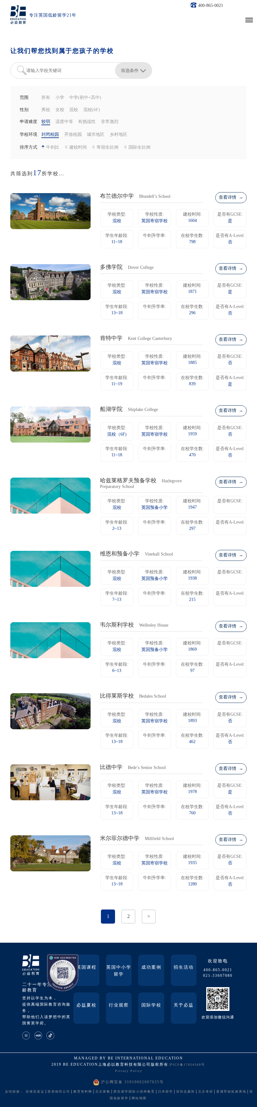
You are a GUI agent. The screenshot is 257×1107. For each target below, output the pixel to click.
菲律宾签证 (35, 1092)
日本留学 (165, 1092)
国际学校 (151, 1005)
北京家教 (102, 1092)
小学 (59, 97)
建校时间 (78, 147)
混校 (73, 110)
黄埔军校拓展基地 (231, 1092)
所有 (45, 97)
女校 (59, 110)
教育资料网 (82, 1092)
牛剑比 (52, 147)
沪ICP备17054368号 (187, 1065)
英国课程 (86, 967)
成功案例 (151, 967)
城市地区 (95, 134)
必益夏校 (86, 1005)
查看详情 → (231, 197)
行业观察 (119, 1005)
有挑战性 (87, 122)
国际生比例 (139, 147)
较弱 (45, 122)
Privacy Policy (128, 1071)
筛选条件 (130, 70)
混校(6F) (91, 110)
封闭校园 (50, 134)
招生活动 (184, 967)
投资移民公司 (59, 1092)
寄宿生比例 (107, 147)
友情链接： (14, 1092)
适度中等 (64, 122)
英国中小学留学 (118, 971)
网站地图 (139, 1098)
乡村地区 (118, 134)
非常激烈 (109, 122)
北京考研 (205, 1092)
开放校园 (73, 134)
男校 (45, 110)
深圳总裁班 (185, 1092)
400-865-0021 (210, 5)
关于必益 (184, 1005)
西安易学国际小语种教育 (134, 1092)
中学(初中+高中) (85, 97)
